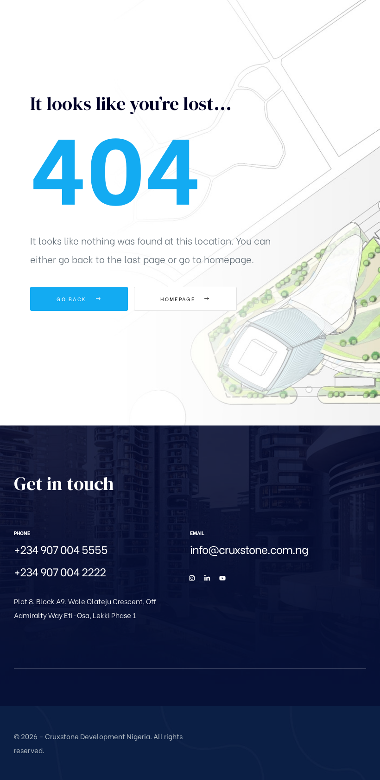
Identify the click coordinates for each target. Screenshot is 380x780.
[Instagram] (191, 578)
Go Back (73, 299)
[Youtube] (222, 578)
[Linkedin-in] (207, 578)
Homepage (178, 299)
